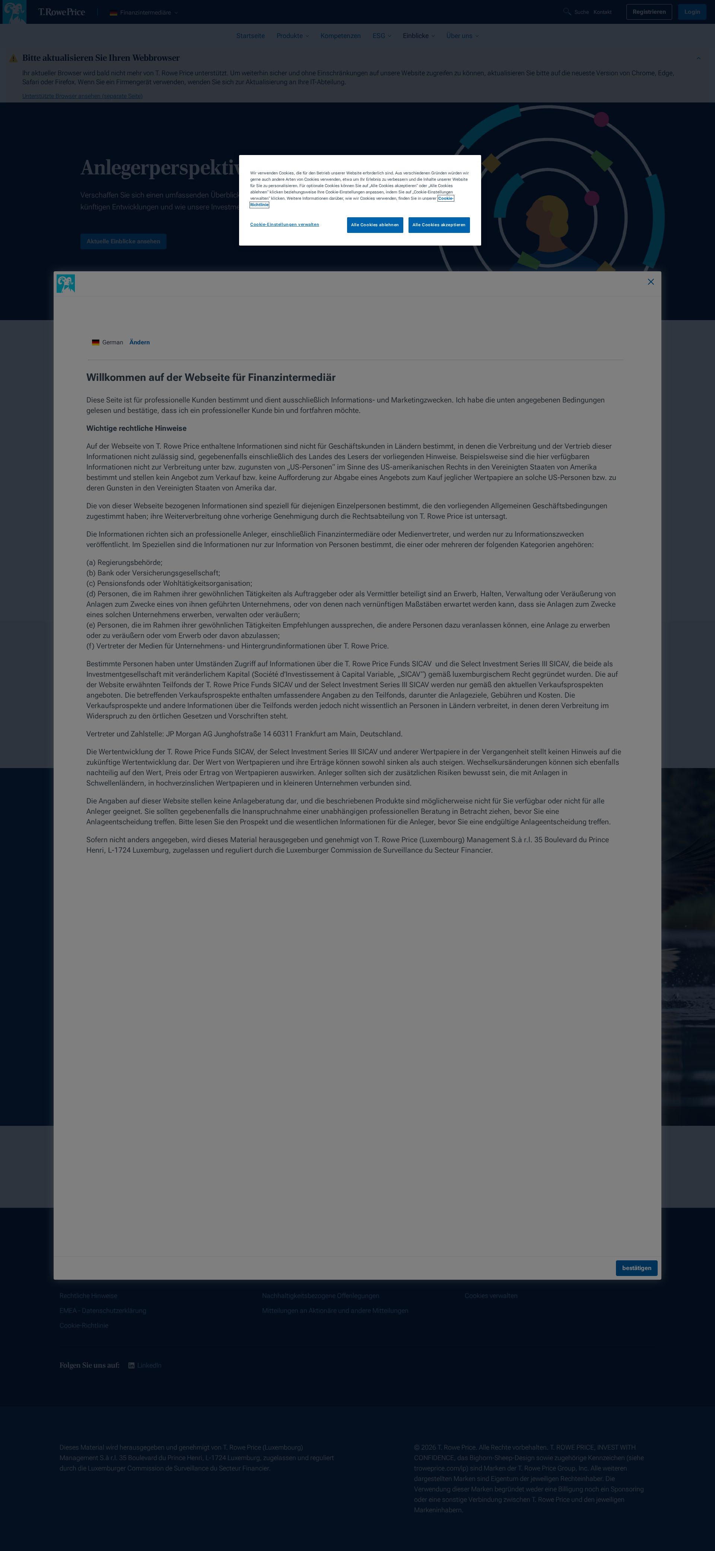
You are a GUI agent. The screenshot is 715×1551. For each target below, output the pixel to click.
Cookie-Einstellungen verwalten (284, 224)
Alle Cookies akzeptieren (439, 225)
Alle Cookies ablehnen (375, 225)
